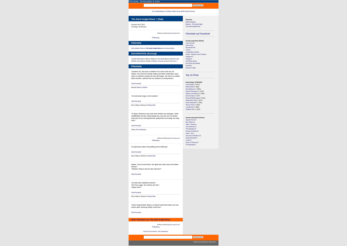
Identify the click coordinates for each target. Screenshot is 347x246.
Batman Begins (191, 22)
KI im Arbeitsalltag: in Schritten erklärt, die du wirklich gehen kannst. (173, 11)
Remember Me (190, 47)
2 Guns (188, 50)
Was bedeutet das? (175, 33)
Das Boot (189, 65)
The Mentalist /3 (191, 129)
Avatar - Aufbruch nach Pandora (196, 54)
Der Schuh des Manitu (193, 63)
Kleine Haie (189, 45)
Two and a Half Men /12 (193, 135)
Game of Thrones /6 (192, 142)
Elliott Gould (190, 87)
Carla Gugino (190, 84)
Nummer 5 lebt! (190, 68)
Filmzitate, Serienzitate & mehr (144, 1)
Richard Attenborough (193, 98)
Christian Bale (136, 59)
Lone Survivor (190, 43)
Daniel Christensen (192, 91)
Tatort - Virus (190, 133)
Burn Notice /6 (190, 122)
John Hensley (190, 96)
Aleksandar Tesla (191, 100)
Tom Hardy (160, 59)
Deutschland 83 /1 (191, 138)
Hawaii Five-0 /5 (191, 120)
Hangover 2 (189, 56)
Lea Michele (190, 107)
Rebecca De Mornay (192, 93)
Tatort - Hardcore (191, 124)
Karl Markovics (190, 89)
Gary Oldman (141, 61)
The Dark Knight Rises (193, 26)
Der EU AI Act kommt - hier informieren (155, 231)
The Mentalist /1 (191, 144)
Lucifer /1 (189, 140)
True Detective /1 (191, 126)
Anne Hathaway (141, 129)
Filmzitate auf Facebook (198, 33)
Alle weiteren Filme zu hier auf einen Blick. (152, 48)
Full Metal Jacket (191, 61)
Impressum (212, 242)
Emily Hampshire (191, 102)
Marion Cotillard (142, 87)
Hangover (189, 59)
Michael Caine (174, 59)
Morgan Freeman (157, 61)
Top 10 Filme (192, 75)
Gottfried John (190, 109)
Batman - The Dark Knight (194, 24)
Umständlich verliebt (192, 52)
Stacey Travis (190, 105)
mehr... (175, 61)
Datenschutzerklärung (200, 242)
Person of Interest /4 (192, 131)
